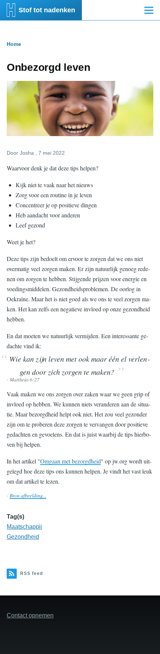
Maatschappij (24, 526)
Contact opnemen (30, 615)
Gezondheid (23, 537)
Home (14, 44)
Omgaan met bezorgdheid (70, 461)
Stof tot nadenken (47, 10)
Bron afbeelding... (28, 495)
